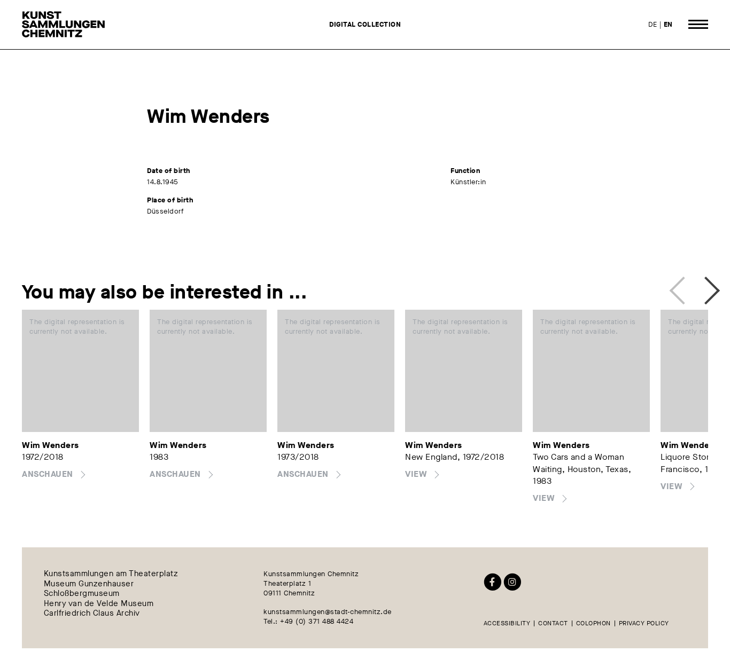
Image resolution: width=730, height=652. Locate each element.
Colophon (593, 623)
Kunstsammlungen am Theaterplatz (111, 574)
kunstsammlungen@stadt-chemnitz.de (327, 611)
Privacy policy (644, 623)
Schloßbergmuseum (82, 594)
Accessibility (507, 623)
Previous (680, 287)
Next (702, 287)
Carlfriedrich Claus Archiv (92, 613)
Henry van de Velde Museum (99, 603)
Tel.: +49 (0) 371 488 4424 (308, 621)
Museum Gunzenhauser (89, 583)
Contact (553, 623)
